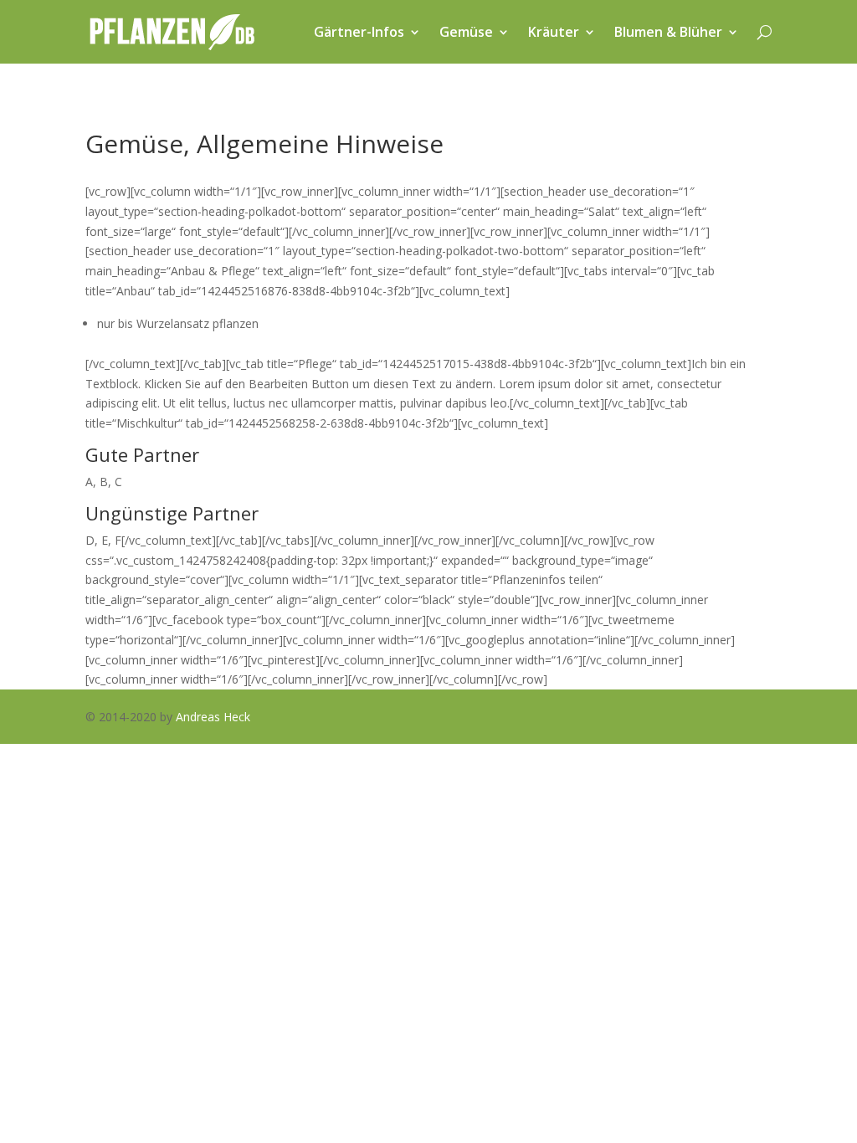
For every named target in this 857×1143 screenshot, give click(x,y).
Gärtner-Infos (359, 32)
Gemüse (466, 32)
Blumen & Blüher (668, 32)
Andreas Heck (213, 717)
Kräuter (553, 32)
